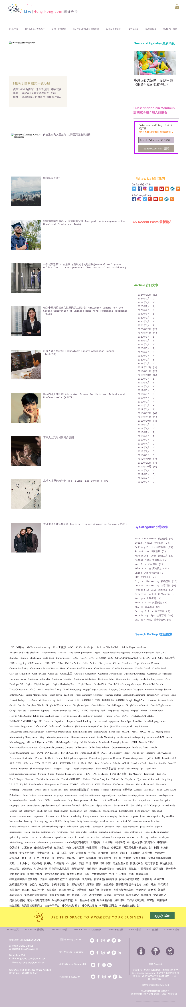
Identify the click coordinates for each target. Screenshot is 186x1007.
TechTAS (161, 773)
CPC (110, 657)
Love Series (114, 731)
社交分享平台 (52, 905)
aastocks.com (45, 794)
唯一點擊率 (58, 858)
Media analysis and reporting (131, 736)
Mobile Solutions (88, 742)
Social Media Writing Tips (130, 768)
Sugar (51, 773)
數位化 (33, 884)
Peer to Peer (137, 752)
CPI (154, 657)
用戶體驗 (119, 900)
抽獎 (131, 874)
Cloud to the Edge (130, 663)
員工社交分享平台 (39, 858)
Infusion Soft (41, 726)
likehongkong (41, 821)
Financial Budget (113, 694)
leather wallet (15, 821)
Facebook (68, 694)
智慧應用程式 (66, 889)
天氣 (12, 863)
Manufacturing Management (23, 736)
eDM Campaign (152, 805)
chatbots (94, 800)
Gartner (152, 700)
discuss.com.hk (121, 805)
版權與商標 (136, 993)
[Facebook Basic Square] (140, 189)
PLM (104, 752)
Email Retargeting (72, 689)
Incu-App (126, 721)
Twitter (86, 779)
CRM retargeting (17, 663)
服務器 (152, 889)
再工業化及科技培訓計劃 (137, 847)
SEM (18, 763)
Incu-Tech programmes (155, 721)
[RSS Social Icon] (178, 189)
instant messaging (108, 816)
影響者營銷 (78, 868)
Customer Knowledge (134, 673)
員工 (24, 858)
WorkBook (27, 789)
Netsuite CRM (146, 742)
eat (20, 810)
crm (23, 805)
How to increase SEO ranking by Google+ (81, 715)
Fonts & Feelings (17, 700)
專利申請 (105, 863)
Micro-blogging (17, 742)
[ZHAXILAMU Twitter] (109, 976)
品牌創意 (135, 852)
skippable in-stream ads (110, 831)
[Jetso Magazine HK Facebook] (98, 965)
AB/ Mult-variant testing (38, 647)
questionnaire (15, 831)
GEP (77, 700)
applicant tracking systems (131, 794)
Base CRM (161, 652)
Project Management (133, 758)
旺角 (153, 884)
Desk (167, 678)
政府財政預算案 (18, 884)
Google (21, 705)
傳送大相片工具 (75, 847)
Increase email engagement (106, 721)
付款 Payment (155, 964)
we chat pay (142, 837)
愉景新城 (146, 868)
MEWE (126, 731)
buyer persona (81, 800)
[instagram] (145, 189)
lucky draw (69, 821)
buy (70, 800)
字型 (81, 863)
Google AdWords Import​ (58, 705)
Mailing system (163, 731)
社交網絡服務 (89, 905)
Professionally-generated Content (105, 758)
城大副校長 (104, 858)
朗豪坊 (162, 889)
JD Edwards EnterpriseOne (88, 726)
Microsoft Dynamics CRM (40, 742)
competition (144, 800)
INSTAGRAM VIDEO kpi (23, 721)
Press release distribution (21, 758)
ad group (58, 794)
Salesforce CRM (121, 763)
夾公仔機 (37, 863)
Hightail (135, 710)
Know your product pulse (58, 731)
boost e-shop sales (18, 800)
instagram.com (90, 816)
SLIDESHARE (49, 763)
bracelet (32, 800)
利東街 (165, 847)
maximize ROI (123, 821)
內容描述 (104, 847)
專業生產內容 (120, 863)
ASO (70, 647)
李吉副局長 (15, 895)
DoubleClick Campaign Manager (124, 684)
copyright (14, 805)
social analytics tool (133, 831)
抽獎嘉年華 (142, 874)
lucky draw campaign (87, 821)
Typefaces (130, 779)
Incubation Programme (20, 726)
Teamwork (149, 773)
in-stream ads (52, 816)
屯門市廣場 (151, 863)
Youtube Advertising (111, 789)
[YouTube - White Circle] (93, 965)
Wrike (38, 789)
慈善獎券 (171, 868)
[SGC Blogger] (119, 940)
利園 (156, 847)
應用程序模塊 (34, 874)
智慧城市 (51, 889)
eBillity (139, 805)
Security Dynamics (18, 768)
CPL (160, 657)
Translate (29, 779)
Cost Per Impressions (122, 668)
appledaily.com (109, 794)
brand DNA (45, 800)
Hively (144, 710)
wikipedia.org (16, 842)
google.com (95, 810)
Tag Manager (135, 773)
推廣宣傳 (74, 879)
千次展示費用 (27, 852)
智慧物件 (81, 889)
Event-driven (56, 694)
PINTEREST (52, 752)
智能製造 (106, 889)
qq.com (159, 826)
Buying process (63, 657)
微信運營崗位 (106, 868)
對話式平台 (136, 863)
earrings (13, 810)
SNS (90, 763)
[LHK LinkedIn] (119, 952)
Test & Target (16, 779)
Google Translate (17, 710)
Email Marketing (53, 689)
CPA (91, 657)
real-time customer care (43, 831)
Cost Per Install (142, 668)
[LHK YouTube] (92, 952)
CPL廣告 (170, 657)
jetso (142, 816)
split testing (14, 837)
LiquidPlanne (100, 731)
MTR (151, 731)
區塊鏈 (13, 852)
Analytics (141, 647)
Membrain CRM (155, 736)
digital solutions (104, 805)
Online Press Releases (99, 747)
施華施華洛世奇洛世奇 (128, 884)
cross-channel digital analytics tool (43, 805)
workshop (30, 842)
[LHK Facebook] (97, 952)
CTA (60, 663)
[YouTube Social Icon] (161, 189)
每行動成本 (73, 895)
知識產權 (14, 905)
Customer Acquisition (85, 673)
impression (38, 816)
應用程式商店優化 (54, 874)
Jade (106, 726)
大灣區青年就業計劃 (159, 858)
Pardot (127, 752)
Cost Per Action (102, 668)
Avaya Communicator (143, 652)
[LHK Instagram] (103, 952)
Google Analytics (81, 705)
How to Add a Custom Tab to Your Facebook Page (34, 715)
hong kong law (142, 810)
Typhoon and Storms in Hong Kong (154, 779)
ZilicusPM (149, 789)
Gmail (12, 705)
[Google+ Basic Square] (156, 189)
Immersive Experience (54, 721)
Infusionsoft (55, 726)
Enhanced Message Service (158, 689)
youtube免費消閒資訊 (76, 842)
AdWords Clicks (111, 647)
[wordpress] (172, 189)
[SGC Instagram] (103, 940)
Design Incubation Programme (147, 678)
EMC (32, 689)
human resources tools (20, 816)
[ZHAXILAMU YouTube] (93, 976)
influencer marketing (71, 816)
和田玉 (124, 852)
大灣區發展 (139, 858)
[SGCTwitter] (108, 940)
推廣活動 (87, 879)
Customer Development (110, 673)
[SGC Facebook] (97, 940)
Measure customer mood (83, 736)
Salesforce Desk (139, 763)
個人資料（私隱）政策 (155, 993)
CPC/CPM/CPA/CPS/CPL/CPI (132, 657)
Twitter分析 (117, 779)
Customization (123, 678)
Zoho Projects (29, 794)
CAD (75, 657)
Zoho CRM (170, 789)
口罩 (63, 852)
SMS (83, 763)
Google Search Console (137, 705)
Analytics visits (49, 652)
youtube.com (56, 842)
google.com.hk (110, 810)
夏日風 (117, 858)
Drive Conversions (18, 689)
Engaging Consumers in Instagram (126, 689)
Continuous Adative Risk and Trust (47, 668)
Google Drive (98, 705)
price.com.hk (146, 826)
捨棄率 (43, 879)
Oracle (153, 747)
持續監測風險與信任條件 (23, 879)
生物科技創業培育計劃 (64, 900)
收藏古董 (159, 879)
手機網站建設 (99, 874)
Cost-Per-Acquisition (19, 673)
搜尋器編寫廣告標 (129, 879)
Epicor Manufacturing (36, 694)
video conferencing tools (113, 837)
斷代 (98, 884)
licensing (28, 821)
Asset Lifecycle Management (116, 652)
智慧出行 (14, 889)
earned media (169, 805)
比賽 (84, 895)
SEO (37, 763)
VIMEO (74, 784)
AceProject (89, 647)
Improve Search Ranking (79, 721)
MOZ (143, 731)
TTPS (87, 773)
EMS (40, 689)
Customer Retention (62, 678)
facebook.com (61, 810)
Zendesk (138, 789)
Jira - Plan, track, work (121, 726)
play (118, 826)
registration (62, 831)
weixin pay (164, 837)
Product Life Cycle (44, 758)
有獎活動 (141, 889)
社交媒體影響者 (71, 905)
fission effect (76, 810)
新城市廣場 (78, 884)
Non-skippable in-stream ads (23, 747)
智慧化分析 (38, 889)
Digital (29, 684)
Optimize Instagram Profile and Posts (130, 747)
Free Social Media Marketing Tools (44, 700)
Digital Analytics (42, 684)
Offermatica (81, 747)
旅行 (146, 884)
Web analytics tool (144, 784)
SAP (11, 763)
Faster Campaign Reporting (89, 694)
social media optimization (157, 831)
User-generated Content (56, 784)
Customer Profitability (39, 678)
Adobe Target (128, 647)
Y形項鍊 (127, 789)
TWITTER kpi (100, 773)
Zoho (159, 789)
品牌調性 (160, 852)
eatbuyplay (29, 810)
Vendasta (106, 784)
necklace (35, 826)
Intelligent (68, 726)
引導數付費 (40, 868)
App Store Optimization (80, 652)
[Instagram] (104, 965)
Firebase (165, 694)
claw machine (129, 800)
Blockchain (35, 657)
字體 (88, 863)
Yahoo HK (56, 789)
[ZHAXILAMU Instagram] (104, 976)
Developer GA (16, 684)
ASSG (78, 647)
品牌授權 (147, 852)
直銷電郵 (162, 900)
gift (85, 810)
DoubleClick (100, 684)
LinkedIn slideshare (82, 731)
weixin (153, 837)
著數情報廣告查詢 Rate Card (155, 985)
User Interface (36, 784)
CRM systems (35, 663)
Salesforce (106, 763)
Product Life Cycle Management (71, 758)
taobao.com (28, 837)
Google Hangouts (115, 705)
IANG (125, 715)
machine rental (107, 821)
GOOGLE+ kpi (124, 700)
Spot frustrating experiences (22, 773)
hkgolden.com (126, 810)
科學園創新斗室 (108, 905)
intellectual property (128, 816)
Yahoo (46, 789)
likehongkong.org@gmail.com (28, 962)
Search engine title (157, 763)
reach (27, 831)
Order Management (19, 752)
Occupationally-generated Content (56, 747)
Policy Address (164, 752)
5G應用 (20, 647)
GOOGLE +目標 (91, 700)
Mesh (169, 736)
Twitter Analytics (100, 779)
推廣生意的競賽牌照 (105, 879)
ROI (157, 758)
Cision (116, 663)
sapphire (93, 831)
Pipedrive (150, 752)
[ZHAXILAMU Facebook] (98, 976)
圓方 (81, 858)
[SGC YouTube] (92, 940)
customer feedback (71, 805)
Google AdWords (35, 705)
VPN (97, 784)
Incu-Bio (137, 721)
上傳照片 (95, 842)
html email (157, 810)
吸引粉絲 (103, 852)
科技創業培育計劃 (129, 905)
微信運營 (91, 868)
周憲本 (114, 852)
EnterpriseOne (16, 694)
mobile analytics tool (19, 826)
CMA (83, 657)
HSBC (85, 710)
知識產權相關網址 (32, 905)
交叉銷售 (14, 847)
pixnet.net (109, 826)
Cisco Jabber (104, 663)
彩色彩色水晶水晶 (59, 868)
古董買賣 (81, 852)
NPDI (134, 742)
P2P (33, 752)
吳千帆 (92, 852)
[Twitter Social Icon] (134, 189)
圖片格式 (91, 858)
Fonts (173, 694)
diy (132, 805)
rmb (72, 831)
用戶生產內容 (104, 900)
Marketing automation (57, 736)
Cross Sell (53, 673)
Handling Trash (98, 710)
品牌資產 (14, 858)
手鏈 (111, 874)
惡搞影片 (134, 868)
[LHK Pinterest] (114, 952)
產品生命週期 (87, 900)
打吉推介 (121, 874)
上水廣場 (107, 842)
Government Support (38, 710)
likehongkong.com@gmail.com (29, 958)
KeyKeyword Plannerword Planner (26, 731)
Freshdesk (68, 700)
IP (40, 721)
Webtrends (161, 784)
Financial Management (134, 694)
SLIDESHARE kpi (69, 763)
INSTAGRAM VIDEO (143, 715)
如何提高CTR (61, 863)
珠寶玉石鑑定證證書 (38, 900)
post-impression (130, 826)
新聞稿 (90, 884)
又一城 (55, 852)
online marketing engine (53, 826)
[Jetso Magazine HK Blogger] (109, 965)
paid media (85, 826)
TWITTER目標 (118, 773)
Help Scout (113, 710)
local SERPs (56, 821)
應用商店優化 (17, 874)
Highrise (125, 710)
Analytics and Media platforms (24, 652)
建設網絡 (27, 868)
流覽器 (108, 895)
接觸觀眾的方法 (58, 879)
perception (98, 826)
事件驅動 (162, 842)
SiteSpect (58, 768)
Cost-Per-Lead (39, 673)
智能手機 (94, 889)
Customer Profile (17, 678)
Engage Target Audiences (95, 689)
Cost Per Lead (159, 668)
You (66, 789)
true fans (95, 837)
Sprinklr (42, 773)
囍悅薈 (162, 112)
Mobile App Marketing (67, 742)
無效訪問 (119, 895)
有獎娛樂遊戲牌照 (123, 889)
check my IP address (110, 800)
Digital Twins (85, 684)
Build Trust (48, 657)
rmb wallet (81, 831)
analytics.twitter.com (90, 794)
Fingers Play (153, 694)
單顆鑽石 (71, 858)
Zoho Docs (15, 794)
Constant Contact (150, 663)
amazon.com (71, 794)
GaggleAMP (140, 700)
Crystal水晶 (66, 673)
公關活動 (116, 847)
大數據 (127, 858)
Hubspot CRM (112, 715)
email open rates (44, 810)
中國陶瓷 (120, 842)
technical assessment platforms (51, 837)
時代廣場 (163, 884)
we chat (131, 837)
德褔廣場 (121, 868)
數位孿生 (44, 884)
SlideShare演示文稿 (106, 768)
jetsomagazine (153, 816)
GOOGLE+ (108, 700)
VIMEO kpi (87, 784)
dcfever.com (88, 805)
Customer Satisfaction (85, 678)
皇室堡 (150, 900)
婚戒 (73, 863)
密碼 (95, 863)
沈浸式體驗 (95, 895)
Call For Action (72, 663)
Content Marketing (18, 668)
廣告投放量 (166, 863)
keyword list (168, 816)
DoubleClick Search (153, 684)
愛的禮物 (158, 868)
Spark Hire (150, 768)
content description (161, 800)
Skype (67, 768)
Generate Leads (165, 700)
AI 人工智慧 (59, 647)
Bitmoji (24, 657)
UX (16, 784)
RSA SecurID (169, 758)
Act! (99, 647)
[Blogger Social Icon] (167, 189)
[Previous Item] (139, 63)
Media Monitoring (106, 736)
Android (62, 652)
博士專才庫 (43, 852)
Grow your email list (61, 710)
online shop (72, 826)
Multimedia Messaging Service (113, 742)
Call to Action (89, 663)
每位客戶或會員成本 (35, 895)
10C (11, 647)
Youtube (95, 789)
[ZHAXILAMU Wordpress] (120, 976)
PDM (40, 752)
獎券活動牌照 (17, 900)
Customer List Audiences (159, 673)
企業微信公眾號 (43, 847)
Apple (97, 652)
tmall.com (84, 837)
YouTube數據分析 (79, 789)
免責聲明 (172, 993)
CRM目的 (50, 663)
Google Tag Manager (161, 705)
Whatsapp (14, 789)
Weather (130, 784)
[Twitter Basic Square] (151, 189)
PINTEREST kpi (69, 752)
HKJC (76, 710)
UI (10, 784)
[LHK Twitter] (108, 952)
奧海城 (48, 863)
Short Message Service (40, 768)
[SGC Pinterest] (114, 940)
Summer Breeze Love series (69, 773)
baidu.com (151, 794)
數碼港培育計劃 (60, 884)
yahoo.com (42, 842)
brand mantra (59, 800)
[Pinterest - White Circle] (115, 976)
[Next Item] (170, 63)
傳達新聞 (91, 847)
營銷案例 (146, 895)
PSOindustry (115, 752)
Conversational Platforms (79, 668)
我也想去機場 (74, 874)
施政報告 (109, 884)
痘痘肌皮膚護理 (136, 900)
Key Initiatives (141, 726)
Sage (97, 763)
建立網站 (14, 868)
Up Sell (23, 784)
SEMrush (28, 763)
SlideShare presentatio (83, 768)
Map (42, 736)
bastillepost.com (166, 794)
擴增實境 (147, 879)
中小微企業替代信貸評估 (141, 842)
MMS (135, 731)
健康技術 (59, 847)
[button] (177, 6)
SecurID (172, 763)
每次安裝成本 (57, 895)
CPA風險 (101, 657)
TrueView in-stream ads (47, 779)
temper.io (72, 837)
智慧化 (25, 889)
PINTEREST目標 (89, 752)
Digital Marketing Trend (64, 684)
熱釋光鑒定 (132, 895)
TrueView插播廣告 (71, 779)
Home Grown (156, 710)
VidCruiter (118, 784)
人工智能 (27, 847)
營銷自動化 (159, 895)
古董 (71, 852)
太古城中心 (23, 863)
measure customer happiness (147, 821)
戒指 (86, 874)
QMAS (149, 758)
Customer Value (106, 678)
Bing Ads (13, 657)
